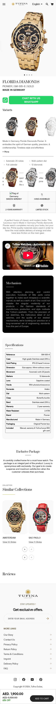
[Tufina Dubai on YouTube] (32, 679)
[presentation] (24, 549)
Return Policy (10, 649)
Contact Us (9, 639)
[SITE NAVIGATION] (4, 4)
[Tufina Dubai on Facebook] (23, 679)
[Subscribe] (47, 618)
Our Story (8, 634)
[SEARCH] (47, 4)
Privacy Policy (10, 644)
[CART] (52, 4)
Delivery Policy (11, 663)
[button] (24, 557)
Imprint (7, 658)
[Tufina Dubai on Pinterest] (40, 679)
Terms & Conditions (13, 654)
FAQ (6, 668)
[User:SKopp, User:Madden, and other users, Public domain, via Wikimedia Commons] (14, 195)
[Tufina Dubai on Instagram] (15, 679)
